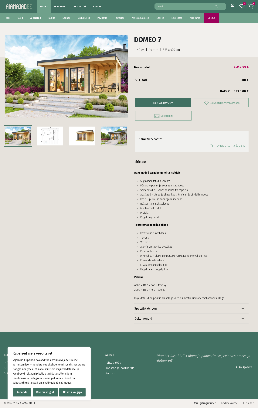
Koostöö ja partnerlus (119, 368)
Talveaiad (119, 18)
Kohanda (21, 392)
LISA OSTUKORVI (163, 103)
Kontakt (98, 6)
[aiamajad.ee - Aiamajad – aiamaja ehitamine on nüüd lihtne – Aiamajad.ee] (19, 6)
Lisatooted (176, 18)
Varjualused (84, 18)
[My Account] (232, 6)
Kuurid (52, 18)
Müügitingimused (205, 403)
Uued (20, 18)
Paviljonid (102, 18)
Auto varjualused (140, 18)
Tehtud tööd (79, 6)
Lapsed (160, 18)
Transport (60, 6)
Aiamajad (35, 18)
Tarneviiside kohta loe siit (228, 145)
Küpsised (248, 403)
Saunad (66, 18)
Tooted (44, 6)
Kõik (8, 18)
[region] (49, 373)
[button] (11, 78)
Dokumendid (143, 318)
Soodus (211, 18)
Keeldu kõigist (45, 392)
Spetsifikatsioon (145, 308)
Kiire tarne (195, 18)
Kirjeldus (140, 162)
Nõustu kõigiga (72, 392)
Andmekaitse (229, 403)
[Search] (217, 6)
